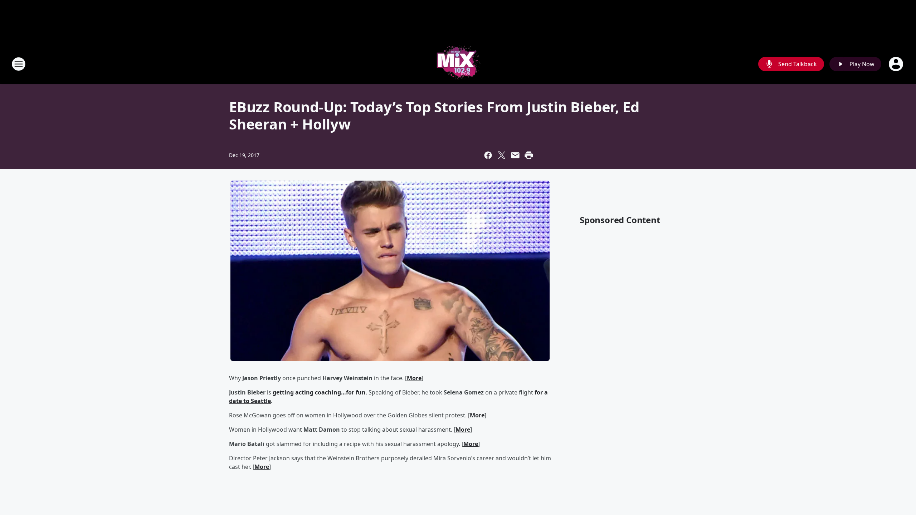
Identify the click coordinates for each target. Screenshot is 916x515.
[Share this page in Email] (515, 155)
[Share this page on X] (502, 155)
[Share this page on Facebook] (488, 155)
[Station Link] (458, 64)
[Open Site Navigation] (18, 64)
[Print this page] (529, 155)
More (414, 378)
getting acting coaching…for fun (319, 392)
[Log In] (897, 64)
